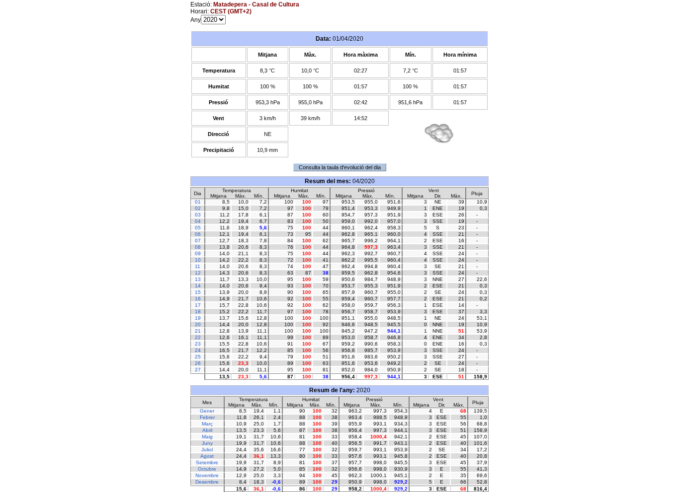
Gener (207, 411)
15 (198, 292)
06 (198, 234)
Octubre (207, 469)
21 (198, 331)
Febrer (207, 417)
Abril (207, 430)
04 (198, 221)
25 (198, 356)
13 (198, 279)
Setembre (207, 462)
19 (198, 318)
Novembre (207, 475)
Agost (207, 456)
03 (198, 214)
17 (198, 305)
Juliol (207, 449)
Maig (207, 436)
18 (198, 311)
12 (198, 273)
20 (198, 324)
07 (198, 240)
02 (198, 208)
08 (198, 247)
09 (198, 253)
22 (198, 337)
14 (198, 285)
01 (198, 202)
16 (198, 298)
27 (198, 369)
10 (198, 260)
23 (198, 344)
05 (198, 227)
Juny (207, 443)
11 (197, 266)
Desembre (207, 482)
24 (198, 350)
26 (198, 363)
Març (207, 423)
